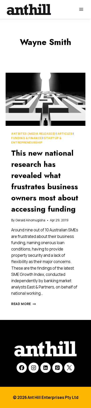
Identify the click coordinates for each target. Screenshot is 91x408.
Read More (23, 304)
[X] (69, 368)
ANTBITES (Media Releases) (33, 134)
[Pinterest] (57, 368)
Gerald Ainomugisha (30, 220)
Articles (64, 134)
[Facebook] (22, 368)
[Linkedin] (45, 368)
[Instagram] (33, 368)
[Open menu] (81, 9)
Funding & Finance (26, 138)
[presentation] (45, 99)
